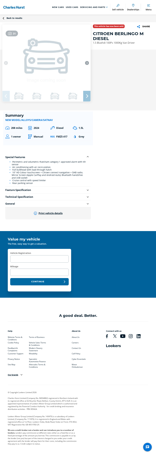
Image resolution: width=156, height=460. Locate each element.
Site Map (11, 364)
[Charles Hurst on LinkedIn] (140, 336)
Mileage (14, 266)
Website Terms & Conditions (15, 338)
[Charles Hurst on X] (116, 336)
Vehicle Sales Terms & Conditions (37, 343)
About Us (76, 337)
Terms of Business (37, 337)
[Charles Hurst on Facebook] (108, 336)
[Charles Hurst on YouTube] (124, 336)
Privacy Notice (14, 359)
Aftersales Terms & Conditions (37, 365)
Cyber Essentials (79, 359)
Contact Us (76, 348)
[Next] (87, 63)
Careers (75, 343)
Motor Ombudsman (77, 365)
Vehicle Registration (20, 253)
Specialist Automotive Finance (37, 360)
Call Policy (76, 353)
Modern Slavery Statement (35, 349)
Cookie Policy (13, 343)
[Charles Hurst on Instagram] (132, 336)
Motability (33, 353)
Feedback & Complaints (13, 349)
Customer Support (15, 353)
